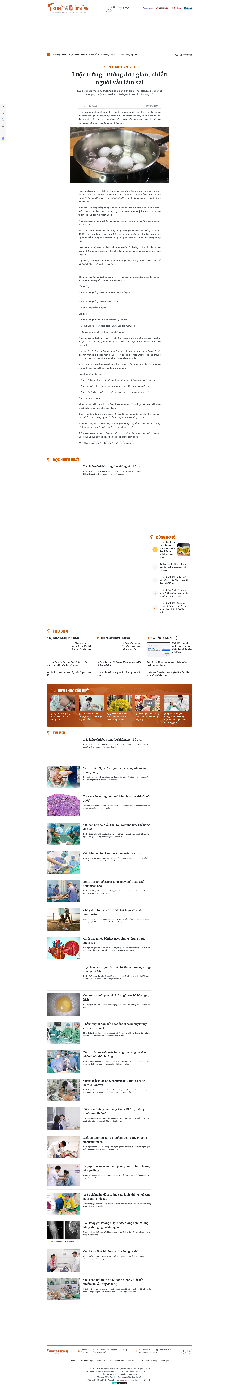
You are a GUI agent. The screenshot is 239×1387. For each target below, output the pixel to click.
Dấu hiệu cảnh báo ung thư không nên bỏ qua (112, 466)
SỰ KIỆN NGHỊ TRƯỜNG (64, 638)
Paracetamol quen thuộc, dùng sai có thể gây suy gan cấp (91, 716)
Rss (189, 1351)
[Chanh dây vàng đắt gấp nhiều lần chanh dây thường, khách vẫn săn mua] (183, 549)
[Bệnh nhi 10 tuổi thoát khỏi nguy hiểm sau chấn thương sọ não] (63, 891)
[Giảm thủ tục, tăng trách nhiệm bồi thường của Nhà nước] (58, 649)
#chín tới (128, 443)
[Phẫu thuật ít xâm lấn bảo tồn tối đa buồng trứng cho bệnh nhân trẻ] (63, 1033)
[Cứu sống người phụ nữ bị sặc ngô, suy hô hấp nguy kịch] (63, 1004)
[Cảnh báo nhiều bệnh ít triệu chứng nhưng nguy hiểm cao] (63, 948)
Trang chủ (48, 54)
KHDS (148, 8)
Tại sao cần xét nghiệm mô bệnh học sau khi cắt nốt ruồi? (116, 798)
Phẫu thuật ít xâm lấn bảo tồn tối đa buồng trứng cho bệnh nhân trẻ (115, 1026)
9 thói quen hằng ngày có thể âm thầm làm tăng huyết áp (147, 716)
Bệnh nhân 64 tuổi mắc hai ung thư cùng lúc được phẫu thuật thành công (115, 1054)
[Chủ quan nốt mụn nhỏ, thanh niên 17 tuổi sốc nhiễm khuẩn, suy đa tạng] (63, 1289)
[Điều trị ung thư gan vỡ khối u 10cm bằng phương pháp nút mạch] (63, 1147)
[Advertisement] (119, 33)
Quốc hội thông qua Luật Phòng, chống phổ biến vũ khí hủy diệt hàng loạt (68, 663)
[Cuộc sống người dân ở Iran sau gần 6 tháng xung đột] (108, 649)
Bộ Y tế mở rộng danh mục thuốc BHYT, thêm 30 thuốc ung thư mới (114, 1111)
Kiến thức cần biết (94, 54)
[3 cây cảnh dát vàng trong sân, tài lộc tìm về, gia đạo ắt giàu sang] (119, 703)
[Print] (3, 126)
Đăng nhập (187, 55)
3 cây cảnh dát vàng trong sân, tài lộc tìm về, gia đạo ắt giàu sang (173, 567)
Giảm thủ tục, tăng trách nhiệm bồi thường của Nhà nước (81, 646)
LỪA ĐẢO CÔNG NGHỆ (163, 638)
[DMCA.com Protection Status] (119, 1383)
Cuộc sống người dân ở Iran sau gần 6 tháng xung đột (131, 646)
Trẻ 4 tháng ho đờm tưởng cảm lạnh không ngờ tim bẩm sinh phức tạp (116, 1196)
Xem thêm (141, 54)
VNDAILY (162, 8)
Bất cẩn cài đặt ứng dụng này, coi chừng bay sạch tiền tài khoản (167, 663)
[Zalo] (3, 113)
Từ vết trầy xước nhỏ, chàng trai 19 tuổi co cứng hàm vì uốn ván (114, 1083)
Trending (56, 54)
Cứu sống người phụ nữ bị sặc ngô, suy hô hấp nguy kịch (116, 997)
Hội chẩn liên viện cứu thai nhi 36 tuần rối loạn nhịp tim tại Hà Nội (117, 969)
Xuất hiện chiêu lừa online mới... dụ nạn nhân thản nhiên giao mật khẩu (182, 647)
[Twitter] (3, 120)
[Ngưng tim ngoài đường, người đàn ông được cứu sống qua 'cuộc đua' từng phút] (176, 703)
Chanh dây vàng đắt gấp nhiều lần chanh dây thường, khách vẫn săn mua (167, 549)
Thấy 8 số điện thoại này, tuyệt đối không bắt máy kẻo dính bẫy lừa (168, 673)
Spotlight (135, 54)
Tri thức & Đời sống (122, 54)
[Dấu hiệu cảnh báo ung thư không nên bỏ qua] (63, 475)
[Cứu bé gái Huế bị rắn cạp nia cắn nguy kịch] (63, 1260)
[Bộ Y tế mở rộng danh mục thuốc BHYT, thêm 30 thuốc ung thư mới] (63, 1118)
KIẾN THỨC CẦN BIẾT (73, 690)
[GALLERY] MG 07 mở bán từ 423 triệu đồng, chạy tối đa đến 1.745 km (174, 580)
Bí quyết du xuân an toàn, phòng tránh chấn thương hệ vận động (116, 1168)
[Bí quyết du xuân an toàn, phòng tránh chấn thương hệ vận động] (63, 1175)
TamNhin (188, 8)
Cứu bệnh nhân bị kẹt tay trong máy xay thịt (111, 853)
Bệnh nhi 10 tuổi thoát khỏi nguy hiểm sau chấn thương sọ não (114, 884)
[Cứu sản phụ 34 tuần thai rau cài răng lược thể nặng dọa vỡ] (63, 834)
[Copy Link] (3, 132)
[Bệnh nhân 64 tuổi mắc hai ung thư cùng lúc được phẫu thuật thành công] (63, 1061)
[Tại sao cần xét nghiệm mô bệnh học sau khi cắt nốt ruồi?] (63, 805)
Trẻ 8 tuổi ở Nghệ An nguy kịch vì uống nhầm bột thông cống (115, 770)
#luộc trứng (89, 443)
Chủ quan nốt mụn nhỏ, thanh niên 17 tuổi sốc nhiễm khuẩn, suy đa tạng (113, 1282)
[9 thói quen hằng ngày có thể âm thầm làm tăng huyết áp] (147, 703)
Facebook (183, 1351)
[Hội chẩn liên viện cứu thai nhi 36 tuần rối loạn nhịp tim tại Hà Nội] (63, 976)
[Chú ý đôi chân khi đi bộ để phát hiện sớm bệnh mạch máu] (63, 919)
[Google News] (3, 138)
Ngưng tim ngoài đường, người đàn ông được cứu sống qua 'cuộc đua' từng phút (175, 718)
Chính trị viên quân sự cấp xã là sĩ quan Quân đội (69, 673)
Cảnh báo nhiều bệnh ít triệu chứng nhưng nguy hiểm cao (114, 941)
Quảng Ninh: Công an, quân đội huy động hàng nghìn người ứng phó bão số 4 (174, 593)
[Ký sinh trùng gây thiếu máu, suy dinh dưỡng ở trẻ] (62, 703)
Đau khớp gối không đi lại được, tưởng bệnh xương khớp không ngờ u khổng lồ (115, 1225)
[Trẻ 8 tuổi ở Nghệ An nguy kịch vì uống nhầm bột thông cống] (63, 777)
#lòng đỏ (102, 443)
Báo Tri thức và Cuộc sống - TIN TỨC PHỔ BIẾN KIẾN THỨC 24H (68, 8)
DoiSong (176, 8)
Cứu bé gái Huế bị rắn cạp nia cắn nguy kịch (111, 1251)
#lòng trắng (115, 443)
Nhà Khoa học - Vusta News (73, 54)
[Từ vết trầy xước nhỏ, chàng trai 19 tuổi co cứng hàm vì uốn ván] (63, 1090)
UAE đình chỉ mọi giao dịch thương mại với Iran (118, 673)
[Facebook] (3, 107)
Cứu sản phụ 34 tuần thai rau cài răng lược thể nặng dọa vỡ (116, 827)
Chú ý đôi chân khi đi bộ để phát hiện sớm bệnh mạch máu (113, 912)
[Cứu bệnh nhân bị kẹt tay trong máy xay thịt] (63, 862)
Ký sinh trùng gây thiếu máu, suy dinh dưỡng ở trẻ (60, 716)
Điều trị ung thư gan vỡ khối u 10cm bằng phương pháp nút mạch (115, 1140)
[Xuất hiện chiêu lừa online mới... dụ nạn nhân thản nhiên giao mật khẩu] (158, 649)
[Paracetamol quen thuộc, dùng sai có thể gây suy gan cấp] (91, 703)
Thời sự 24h (108, 54)
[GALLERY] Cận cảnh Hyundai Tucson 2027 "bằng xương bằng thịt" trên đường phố (173, 607)
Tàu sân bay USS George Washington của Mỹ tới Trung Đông (119, 663)
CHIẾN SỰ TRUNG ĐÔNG (114, 638)
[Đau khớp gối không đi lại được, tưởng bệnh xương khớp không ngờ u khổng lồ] (63, 1232)
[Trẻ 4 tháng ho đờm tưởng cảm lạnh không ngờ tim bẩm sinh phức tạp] (63, 1204)
